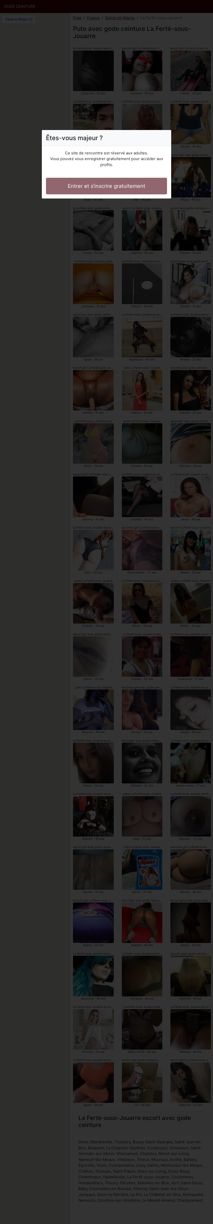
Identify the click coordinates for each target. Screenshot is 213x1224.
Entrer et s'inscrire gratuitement (106, 186)
